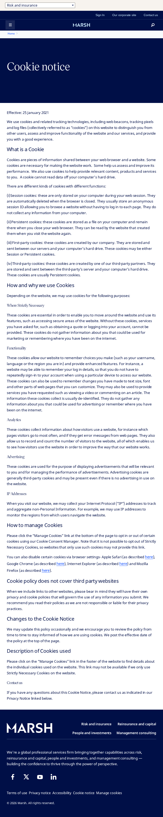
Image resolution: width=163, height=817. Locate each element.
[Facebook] (13, 777)
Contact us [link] (151, 15)
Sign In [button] (100, 15)
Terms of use (17, 793)
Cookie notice (83, 793)
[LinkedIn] (53, 777)
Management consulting (136, 733)
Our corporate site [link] (124, 15)
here (149, 556)
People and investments (91, 733)
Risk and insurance (96, 724)
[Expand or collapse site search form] (152, 25)
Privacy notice (40, 793)
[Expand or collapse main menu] (10, 25)
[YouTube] (40, 777)
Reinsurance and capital (137, 724)
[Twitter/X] (26, 777)
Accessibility (61, 793)
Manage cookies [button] (109, 793)
